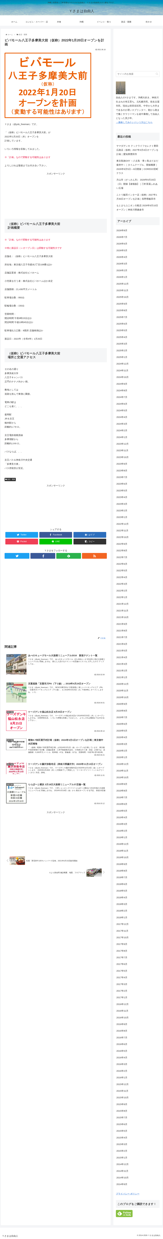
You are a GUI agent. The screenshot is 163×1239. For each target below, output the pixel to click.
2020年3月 (121, 744)
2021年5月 (121, 650)
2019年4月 (121, 817)
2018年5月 (121, 890)
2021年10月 (122, 617)
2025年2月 (121, 350)
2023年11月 (122, 450)
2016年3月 (121, 1064)
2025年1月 (121, 357)
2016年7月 (121, 1037)
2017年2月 (121, 991)
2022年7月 (121, 557)
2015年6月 (121, 1124)
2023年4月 (121, 497)
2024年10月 (122, 377)
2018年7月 (121, 877)
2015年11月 (122, 1091)
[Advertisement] (56, 193)
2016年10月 (122, 1017)
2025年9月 (121, 304)
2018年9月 (121, 864)
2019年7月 (121, 797)
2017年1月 (121, 997)
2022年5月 (121, 570)
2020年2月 (121, 750)
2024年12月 (122, 363)
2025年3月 (121, 344)
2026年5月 (121, 250)
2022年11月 (122, 530)
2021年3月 (121, 664)
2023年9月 (121, 464)
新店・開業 (11, 479)
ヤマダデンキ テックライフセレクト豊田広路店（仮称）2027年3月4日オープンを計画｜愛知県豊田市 (137, 150)
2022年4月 (121, 577)
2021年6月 (121, 644)
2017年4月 (121, 977)
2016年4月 (121, 1057)
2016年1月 (121, 1077)
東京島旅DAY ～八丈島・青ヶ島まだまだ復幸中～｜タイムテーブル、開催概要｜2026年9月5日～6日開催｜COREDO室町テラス (137, 167)
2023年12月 (122, 444)
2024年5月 (121, 410)
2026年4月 (121, 257)
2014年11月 (122, 1171)
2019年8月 (121, 790)
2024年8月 (121, 390)
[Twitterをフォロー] (17, 556)
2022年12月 (122, 524)
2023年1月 (121, 517)
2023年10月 (122, 457)
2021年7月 (121, 637)
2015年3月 (121, 1144)
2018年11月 (122, 851)
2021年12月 (122, 604)
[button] (157, 73)
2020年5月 (121, 730)
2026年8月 (121, 230)
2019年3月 (121, 824)
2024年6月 (121, 404)
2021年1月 (121, 677)
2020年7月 (121, 717)
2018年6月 (121, 884)
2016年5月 (121, 1051)
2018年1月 (121, 917)
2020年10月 (122, 697)
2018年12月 (122, 844)
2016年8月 (121, 1031)
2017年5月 (121, 971)
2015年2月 (121, 1151)
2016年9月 (121, 1024)
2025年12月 (122, 284)
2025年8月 (121, 310)
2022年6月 (121, 564)
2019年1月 (121, 837)
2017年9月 (121, 944)
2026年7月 (121, 237)
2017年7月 (121, 957)
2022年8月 (121, 550)
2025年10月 (122, 297)
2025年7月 (121, 317)
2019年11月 (122, 770)
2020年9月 (121, 704)
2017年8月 (121, 951)
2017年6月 (121, 964)
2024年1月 (121, 437)
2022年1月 (121, 597)
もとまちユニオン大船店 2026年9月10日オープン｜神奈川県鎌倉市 (137, 207)
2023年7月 (121, 477)
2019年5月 (121, 811)
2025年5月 (121, 330)
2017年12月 (122, 924)
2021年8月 (121, 630)
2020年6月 (121, 724)
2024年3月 (121, 424)
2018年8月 (121, 871)
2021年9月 (121, 624)
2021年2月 (121, 670)
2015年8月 (121, 1111)
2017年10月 (122, 937)
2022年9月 (121, 544)
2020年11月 (122, 690)
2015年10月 (122, 1097)
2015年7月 (121, 1117)
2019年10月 (122, 777)
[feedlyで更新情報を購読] (68, 556)
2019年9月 (121, 784)
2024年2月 (121, 430)
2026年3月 (121, 263)
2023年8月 (121, 470)
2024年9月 (121, 384)
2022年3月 (121, 584)
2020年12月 (122, 684)
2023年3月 (121, 504)
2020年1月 (121, 757)
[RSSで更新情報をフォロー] (94, 556)
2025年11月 (122, 290)
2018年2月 (121, 910)
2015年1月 (121, 1157)
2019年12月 (122, 764)
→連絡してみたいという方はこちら (134, 122)
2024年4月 (121, 417)
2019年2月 (121, 831)
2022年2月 (121, 590)
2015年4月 (121, 1137)
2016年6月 (121, 1044)
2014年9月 (121, 1184)
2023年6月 (121, 484)
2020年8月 (121, 710)
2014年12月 (122, 1164)
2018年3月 (121, 904)
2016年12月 (122, 1004)
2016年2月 (121, 1071)
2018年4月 (121, 897)
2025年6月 (121, 324)
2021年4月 (121, 657)
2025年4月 (121, 337)
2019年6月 (121, 804)
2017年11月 (122, 931)
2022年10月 (122, 537)
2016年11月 (122, 1011)
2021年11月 (122, 610)
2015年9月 (121, 1104)
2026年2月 (121, 270)
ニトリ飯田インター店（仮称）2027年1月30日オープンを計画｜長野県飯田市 (136, 197)
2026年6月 (121, 243)
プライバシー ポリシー (127, 1194)
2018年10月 (122, 857)
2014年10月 (122, 1177)
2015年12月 (122, 1084)
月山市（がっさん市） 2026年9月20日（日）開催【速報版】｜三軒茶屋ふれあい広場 (137, 184)
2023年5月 (121, 490)
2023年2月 (121, 510)
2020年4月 (121, 737)
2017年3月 (121, 984)
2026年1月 (121, 277)
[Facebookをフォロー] (42, 556)
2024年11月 (122, 370)
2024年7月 (121, 397)
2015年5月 (121, 1131)
